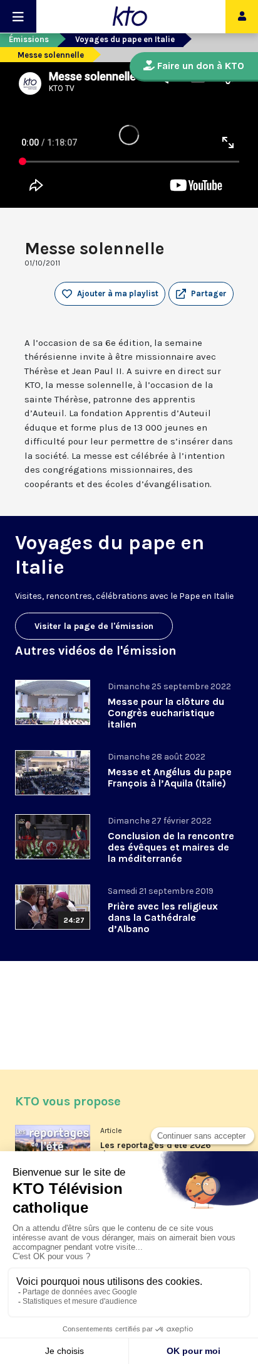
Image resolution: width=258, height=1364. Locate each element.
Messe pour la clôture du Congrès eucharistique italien (166, 712)
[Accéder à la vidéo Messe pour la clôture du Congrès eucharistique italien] (52, 702)
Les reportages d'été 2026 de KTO (155, 1150)
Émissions (29, 39)
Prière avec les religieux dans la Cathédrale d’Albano (163, 917)
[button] (201, 294)
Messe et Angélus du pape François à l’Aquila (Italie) (170, 777)
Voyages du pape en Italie (125, 39)
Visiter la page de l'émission (93, 626)
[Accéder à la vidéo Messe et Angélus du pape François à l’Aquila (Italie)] (52, 772)
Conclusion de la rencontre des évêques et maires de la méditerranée (171, 847)
